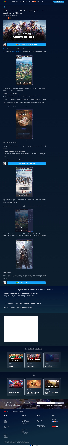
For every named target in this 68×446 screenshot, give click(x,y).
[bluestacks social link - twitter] (59, 421)
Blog (26, 1)
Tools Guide (52, 93)
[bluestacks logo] (7, 1)
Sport (5, 435)
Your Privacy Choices (35, 445)
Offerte (5, 420)
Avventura (5, 428)
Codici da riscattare (46, 4)
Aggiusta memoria (24, 429)
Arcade (5, 429)
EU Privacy (20, 442)
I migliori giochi (6, 426)
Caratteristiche (15, 1)
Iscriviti (59, 403)
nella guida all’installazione (16, 51)
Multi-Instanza (24, 420)
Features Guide (61, 91)
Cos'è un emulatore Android (41, 426)
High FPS (52, 91)
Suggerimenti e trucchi (54, 89)
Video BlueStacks (53, 4)
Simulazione (6, 434)
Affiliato (38, 1)
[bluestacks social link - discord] (53, 421)
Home (13, 4)
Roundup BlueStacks (34, 4)
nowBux (5, 421)
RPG (56, 91)
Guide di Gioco (53, 20)
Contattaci (38, 419)
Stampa (38, 421)
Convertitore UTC (24, 434)
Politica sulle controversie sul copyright (14, 442)
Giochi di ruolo (61, 89)
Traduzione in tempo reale (25, 424)
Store (32, 1)
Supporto (43, 1)
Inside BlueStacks (27, 4)
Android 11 (5, 422)
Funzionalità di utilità (24, 433)
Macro (22, 422)
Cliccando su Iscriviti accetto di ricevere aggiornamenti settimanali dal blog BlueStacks (49, 405)
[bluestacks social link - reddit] (55, 421)
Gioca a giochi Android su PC (41, 425)
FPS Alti (23, 431)
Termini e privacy (6, 442)
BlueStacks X (58, 93)
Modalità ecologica (24, 423)
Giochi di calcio (6, 437)
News (40, 4)
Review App (21, 4)
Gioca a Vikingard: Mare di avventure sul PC (27, 163)
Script (22, 430)
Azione (5, 427)
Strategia (5, 436)
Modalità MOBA (24, 419)
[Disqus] (21, 329)
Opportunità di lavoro (40, 420)
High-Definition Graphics (25, 432)
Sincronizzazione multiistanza (26, 421)
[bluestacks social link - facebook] (57, 421)
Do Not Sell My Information (25, 442)
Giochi (21, 1)
